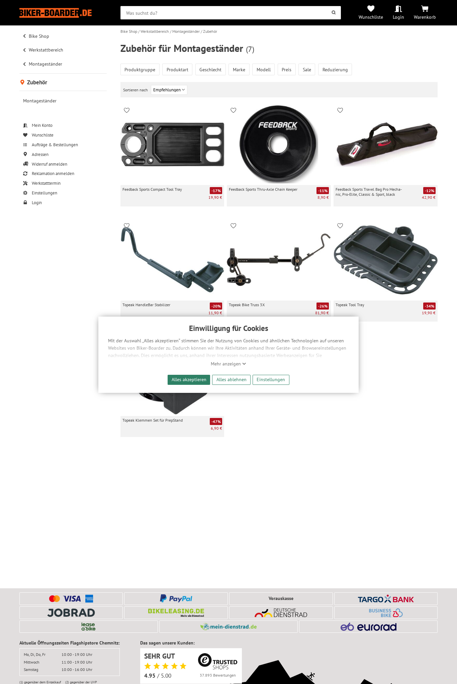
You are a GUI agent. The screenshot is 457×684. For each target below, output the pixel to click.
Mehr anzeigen (226, 363)
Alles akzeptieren (189, 379)
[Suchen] (334, 12)
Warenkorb (425, 17)
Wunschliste (371, 17)
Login (398, 17)
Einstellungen (271, 379)
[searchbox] (230, 12)
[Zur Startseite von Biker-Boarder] (63, 13)
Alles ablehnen (231, 379)
